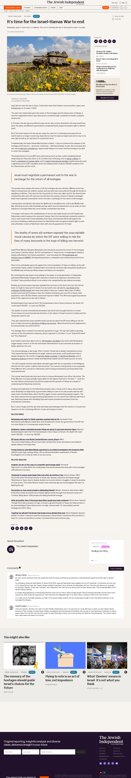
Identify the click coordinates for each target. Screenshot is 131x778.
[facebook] (108, 763)
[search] (125, 7)
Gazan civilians (72, 159)
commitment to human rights (28, 161)
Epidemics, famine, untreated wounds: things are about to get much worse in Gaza (43, 429)
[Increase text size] (126, 3)
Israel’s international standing (57, 161)
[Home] (65, 3)
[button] (92, 560)
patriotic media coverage (47, 356)
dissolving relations (18, 359)
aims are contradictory (29, 149)
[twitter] (112, 763)
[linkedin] (100, 763)
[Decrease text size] (120, 3)
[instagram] (104, 763)
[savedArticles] (121, 7)
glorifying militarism (67, 356)
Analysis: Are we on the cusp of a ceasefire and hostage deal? (36, 465)
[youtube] (116, 763)
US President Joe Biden (51, 341)
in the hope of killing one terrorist (43, 323)
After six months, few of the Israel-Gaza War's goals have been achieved (40, 500)
